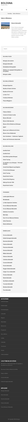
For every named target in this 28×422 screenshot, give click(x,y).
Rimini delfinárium (7, 224)
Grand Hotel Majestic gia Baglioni (11, 167)
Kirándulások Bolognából (9, 67)
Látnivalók (3, 313)
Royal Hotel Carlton (8, 176)
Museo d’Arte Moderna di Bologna (12, 124)
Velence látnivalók (8, 256)
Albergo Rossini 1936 (8, 182)
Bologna (6, 3)
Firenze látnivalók (7, 274)
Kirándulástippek (4, 309)
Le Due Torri (6, 94)
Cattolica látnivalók (8, 259)
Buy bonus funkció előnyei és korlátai (9, 369)
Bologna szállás (7, 74)
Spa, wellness (4, 334)
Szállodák (3, 342)
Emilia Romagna (4, 301)
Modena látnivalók (7, 287)
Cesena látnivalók (7, 262)
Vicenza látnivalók (7, 250)
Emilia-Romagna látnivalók (10, 238)
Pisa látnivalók (7, 290)
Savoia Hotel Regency (8, 179)
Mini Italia (5, 215)
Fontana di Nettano (8, 97)
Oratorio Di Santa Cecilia (9, 115)
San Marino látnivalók (8, 281)
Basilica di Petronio (8, 91)
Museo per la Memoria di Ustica (11, 130)
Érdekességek (4, 305)
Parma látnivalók (7, 265)
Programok (3, 330)
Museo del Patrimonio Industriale (11, 139)
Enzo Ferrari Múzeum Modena (11, 218)
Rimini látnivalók (16, 23)
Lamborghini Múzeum (8, 196)
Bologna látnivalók (8, 64)
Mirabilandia (6, 199)
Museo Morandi (7, 118)
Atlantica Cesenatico (8, 211)
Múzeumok (3, 326)
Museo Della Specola (8, 121)
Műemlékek (3, 321)
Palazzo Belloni (7, 112)
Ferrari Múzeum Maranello (10, 205)
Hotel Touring (6, 159)
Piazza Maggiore (7, 100)
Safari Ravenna (7, 221)
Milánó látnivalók (7, 253)
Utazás (2, 350)
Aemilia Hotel (6, 150)
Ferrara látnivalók (7, 235)
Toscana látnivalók (8, 284)
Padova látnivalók (7, 244)
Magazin (3, 317)
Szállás (2, 338)
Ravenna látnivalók (8, 241)
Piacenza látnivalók (8, 247)
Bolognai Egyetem (7, 85)
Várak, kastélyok (4, 354)
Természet (3, 346)
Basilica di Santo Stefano (9, 88)
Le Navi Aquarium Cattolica (10, 202)
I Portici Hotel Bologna (9, 170)
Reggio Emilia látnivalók (9, 268)
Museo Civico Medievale (9, 133)
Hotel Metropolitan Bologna (10, 156)
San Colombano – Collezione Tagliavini (13, 136)
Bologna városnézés (8, 60)
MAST (4, 127)
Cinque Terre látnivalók (9, 271)
